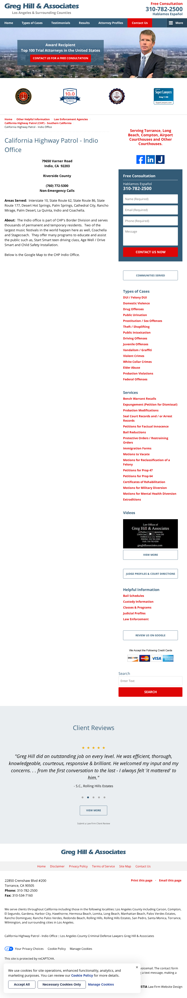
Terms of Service (103, 866)
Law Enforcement (136, 619)
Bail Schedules (133, 596)
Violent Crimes (133, 356)
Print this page (142, 880)
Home (8, 23)
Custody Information (138, 602)
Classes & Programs (137, 607)
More (179, 23)
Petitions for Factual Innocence (146, 426)
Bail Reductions (134, 432)
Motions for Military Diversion (145, 488)
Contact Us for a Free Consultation (60, 58)
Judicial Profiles (134, 613)
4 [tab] (99, 797)
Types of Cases (32, 23)
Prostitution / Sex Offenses (142, 321)
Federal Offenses (135, 379)
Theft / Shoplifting (136, 327)
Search (150, 692)
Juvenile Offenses (135, 344)
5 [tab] (104, 797)
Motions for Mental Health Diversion (149, 494)
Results (84, 23)
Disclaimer (57, 866)
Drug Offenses (133, 309)
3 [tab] (93, 797)
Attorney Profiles (110, 23)
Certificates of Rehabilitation (144, 482)
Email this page (170, 880)
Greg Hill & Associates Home (42, 9)
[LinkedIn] (150, 159)
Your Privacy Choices (29, 949)
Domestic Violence (136, 303)
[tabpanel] (93, 766)
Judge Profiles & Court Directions (150, 573)
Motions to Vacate (136, 454)
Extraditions (132, 499)
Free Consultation (139, 175)
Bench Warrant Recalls (139, 399)
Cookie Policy (57, 949)
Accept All (22, 984)
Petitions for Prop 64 (138, 476)
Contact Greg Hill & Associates (164, 9)
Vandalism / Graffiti (137, 350)
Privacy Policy (78, 866)
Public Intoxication (137, 332)
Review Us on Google (150, 635)
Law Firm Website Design (159, 987)
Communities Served (150, 275)
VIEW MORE (150, 554)
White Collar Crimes (137, 362)
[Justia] (160, 159)
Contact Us (140, 23)
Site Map (125, 866)
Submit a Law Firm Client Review (93, 823)
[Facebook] (140, 159)
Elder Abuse (131, 368)
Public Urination (135, 315)
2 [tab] (88, 797)
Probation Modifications (141, 410)
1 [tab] (82, 797)
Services (130, 392)
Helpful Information (141, 589)
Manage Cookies (81, 949)
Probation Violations (138, 373)
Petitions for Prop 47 (138, 470)
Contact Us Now (150, 252)
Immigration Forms (137, 448)
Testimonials (60, 23)
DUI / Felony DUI (135, 297)
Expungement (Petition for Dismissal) (150, 404)
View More (93, 810)
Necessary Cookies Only (62, 984)
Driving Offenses (135, 338)
